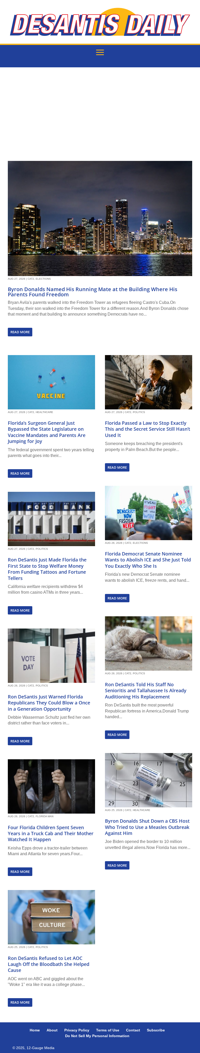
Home (35, 1030)
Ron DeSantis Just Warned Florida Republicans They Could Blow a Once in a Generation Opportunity (49, 703)
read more (20, 332)
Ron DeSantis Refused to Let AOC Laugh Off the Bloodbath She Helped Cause (48, 964)
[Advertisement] (100, 114)
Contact (133, 1030)
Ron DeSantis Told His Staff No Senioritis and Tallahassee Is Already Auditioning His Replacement (145, 690)
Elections (43, 278)
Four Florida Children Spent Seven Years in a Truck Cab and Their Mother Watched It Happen (50, 833)
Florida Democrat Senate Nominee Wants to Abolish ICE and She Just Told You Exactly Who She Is (148, 560)
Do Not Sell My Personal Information (97, 1036)
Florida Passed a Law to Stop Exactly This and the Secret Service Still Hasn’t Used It (147, 429)
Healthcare (44, 412)
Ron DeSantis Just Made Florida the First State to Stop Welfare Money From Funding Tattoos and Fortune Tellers (47, 569)
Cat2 (31, 278)
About (52, 1030)
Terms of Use (107, 1030)
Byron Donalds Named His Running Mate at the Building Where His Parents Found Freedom (92, 292)
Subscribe (156, 1030)
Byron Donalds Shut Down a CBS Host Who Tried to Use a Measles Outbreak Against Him (147, 827)
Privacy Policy (76, 1030)
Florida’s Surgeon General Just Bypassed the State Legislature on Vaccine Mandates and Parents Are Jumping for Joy (46, 432)
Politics (42, 548)
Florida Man (44, 816)
